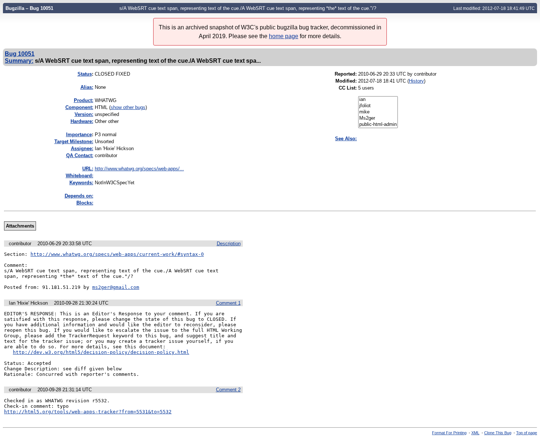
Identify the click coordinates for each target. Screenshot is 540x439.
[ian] (378, 100)
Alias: (86, 87)
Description (229, 243)
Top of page (526, 433)
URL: (87, 168)
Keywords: (81, 182)
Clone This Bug (497, 433)
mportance (79, 134)
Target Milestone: (73, 141)
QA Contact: (79, 155)
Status (85, 74)
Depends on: (79, 196)
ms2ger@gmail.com (115, 287)
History (416, 81)
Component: (79, 107)
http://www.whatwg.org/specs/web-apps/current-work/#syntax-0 (117, 254)
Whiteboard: (79, 175)
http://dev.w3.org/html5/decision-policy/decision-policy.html (101, 352)
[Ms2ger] (378, 118)
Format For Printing (449, 433)
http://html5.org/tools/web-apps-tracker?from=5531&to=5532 (88, 411)
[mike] (378, 112)
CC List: (348, 88)
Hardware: (82, 121)
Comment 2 (228, 389)
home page (283, 36)
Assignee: (82, 148)
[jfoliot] (378, 106)
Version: (84, 114)
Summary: (19, 60)
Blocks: (84, 203)
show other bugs (128, 107)
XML (475, 433)
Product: (83, 100)
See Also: (346, 138)
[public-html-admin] (378, 124)
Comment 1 (228, 303)
